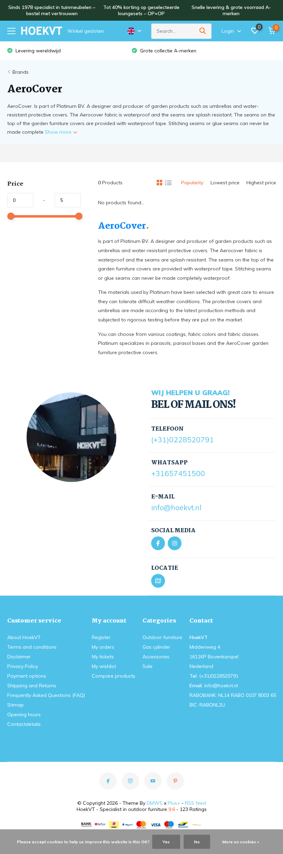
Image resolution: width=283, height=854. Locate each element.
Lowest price (225, 182)
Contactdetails (24, 724)
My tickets (103, 657)
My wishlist (104, 666)
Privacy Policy (22, 666)
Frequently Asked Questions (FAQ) (46, 695)
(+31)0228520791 (182, 439)
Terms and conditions (32, 647)
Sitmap (15, 705)
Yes (166, 841)
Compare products (113, 676)
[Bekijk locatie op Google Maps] (158, 581)
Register (101, 637)
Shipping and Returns (31, 685)
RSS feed (195, 803)
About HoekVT (24, 637)
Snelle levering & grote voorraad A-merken (231, 10)
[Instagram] (175, 543)
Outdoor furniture (162, 637)
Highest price (261, 182)
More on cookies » (240, 841)
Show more (59, 132)
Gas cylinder (156, 647)
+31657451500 (178, 473)
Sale (148, 666)
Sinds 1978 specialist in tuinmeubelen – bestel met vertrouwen (51, 10)
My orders (103, 647)
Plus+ (174, 803)
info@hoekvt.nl (176, 507)
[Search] (203, 31)
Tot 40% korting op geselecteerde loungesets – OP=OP (141, 10)
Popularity (192, 182)
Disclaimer (19, 657)
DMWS (155, 803)
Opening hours (24, 714)
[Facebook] (158, 543)
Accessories (156, 657)
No (197, 841)
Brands (20, 72)
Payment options (26, 676)
